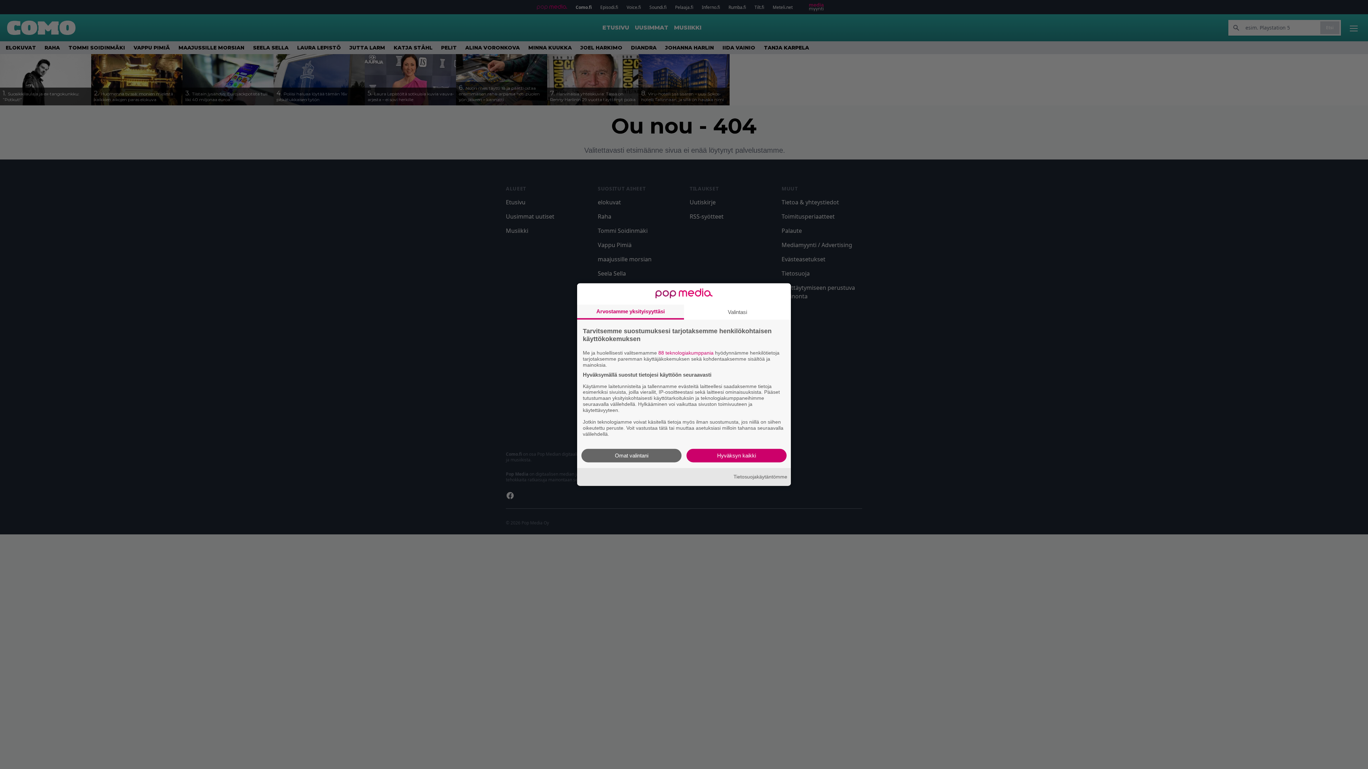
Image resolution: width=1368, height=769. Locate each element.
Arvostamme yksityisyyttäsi (630, 311)
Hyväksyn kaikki (736, 455)
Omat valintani (631, 455)
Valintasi (737, 312)
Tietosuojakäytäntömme (760, 477)
